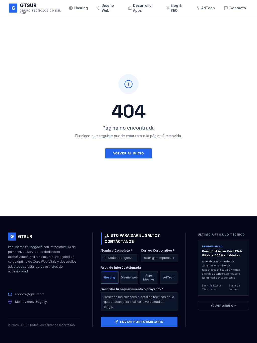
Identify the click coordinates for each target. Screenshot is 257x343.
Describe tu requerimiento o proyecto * (132, 289)
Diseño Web (129, 277)
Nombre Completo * (116, 250)
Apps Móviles (149, 277)
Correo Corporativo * (157, 250)
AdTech (168, 277)
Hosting (109, 277)
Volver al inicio (128, 153)
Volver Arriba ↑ (223, 305)
